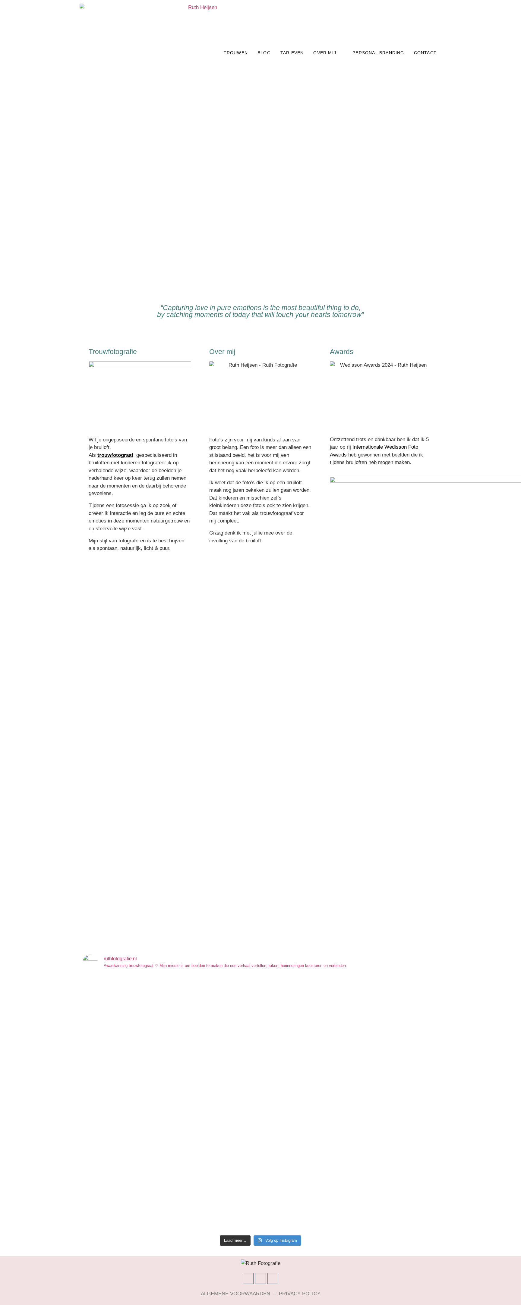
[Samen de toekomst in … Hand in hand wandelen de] (111, 1080)
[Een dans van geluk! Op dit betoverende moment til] (230, 1073)
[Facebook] (248, 1278)
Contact (425, 52)
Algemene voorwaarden (235, 1294)
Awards (341, 352)
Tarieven (292, 52)
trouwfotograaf (115, 455)
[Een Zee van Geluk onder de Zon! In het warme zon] (170, 1077)
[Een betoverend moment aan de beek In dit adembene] (290, 1088)
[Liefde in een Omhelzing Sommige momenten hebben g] (410, 1088)
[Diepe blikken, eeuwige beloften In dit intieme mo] (350, 1104)
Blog (264, 52)
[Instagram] (260, 1278)
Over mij (324, 52)
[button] (6, 196)
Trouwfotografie (113, 352)
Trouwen (236, 52)
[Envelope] (272, 1278)
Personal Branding (378, 52)
